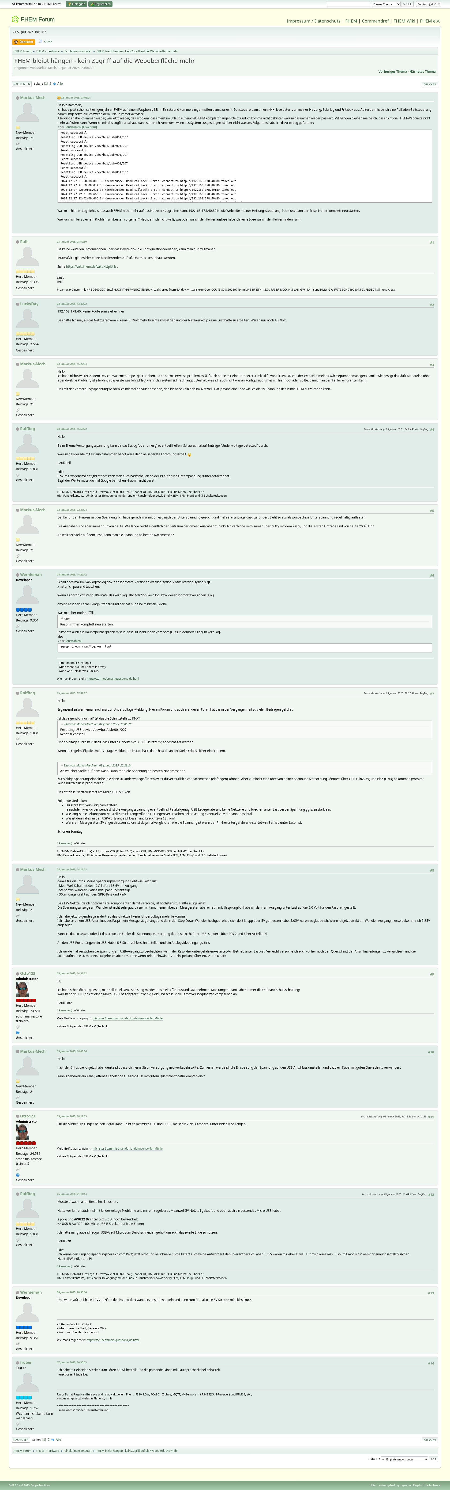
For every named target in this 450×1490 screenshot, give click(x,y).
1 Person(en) (64, 843)
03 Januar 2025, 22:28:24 (72, 509)
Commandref (375, 21)
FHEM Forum (38, 19)
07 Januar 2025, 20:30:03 (72, 1362)
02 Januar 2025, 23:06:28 (76, 97)
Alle (60, 83)
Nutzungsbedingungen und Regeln (400, 1485)
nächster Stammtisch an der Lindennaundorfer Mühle (128, 1018)
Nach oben (21, 1439)
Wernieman (31, 574)
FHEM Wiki (404, 21)
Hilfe (372, 1485)
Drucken (430, 84)
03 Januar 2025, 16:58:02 (72, 429)
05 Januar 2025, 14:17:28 (72, 869)
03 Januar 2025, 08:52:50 (72, 241)
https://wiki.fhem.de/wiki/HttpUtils (91, 266)
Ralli (24, 241)
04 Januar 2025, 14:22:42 (72, 574)
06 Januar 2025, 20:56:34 (72, 1292)
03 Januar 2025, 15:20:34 (72, 364)
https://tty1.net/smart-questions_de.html (113, 679)
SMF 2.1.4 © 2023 (19, 1485)
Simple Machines (40, 1485)
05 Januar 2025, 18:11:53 (72, 1116)
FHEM (351, 21)
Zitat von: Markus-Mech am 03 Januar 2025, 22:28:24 (97, 765)
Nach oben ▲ (433, 1485)
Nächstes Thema (422, 71)
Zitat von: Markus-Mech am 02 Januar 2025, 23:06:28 (97, 724)
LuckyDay (29, 303)
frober (26, 1362)
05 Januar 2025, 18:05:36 (72, 1051)
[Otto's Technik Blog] (18, 1032)
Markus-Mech (33, 97)
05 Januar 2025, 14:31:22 (72, 973)
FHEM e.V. (430, 21)
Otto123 (27, 973)
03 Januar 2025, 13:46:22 (72, 303)
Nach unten (21, 84)
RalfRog (27, 428)
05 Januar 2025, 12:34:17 (72, 693)
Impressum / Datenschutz (314, 21)
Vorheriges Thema (393, 71)
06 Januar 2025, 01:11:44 (72, 1194)
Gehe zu (373, 1459)
